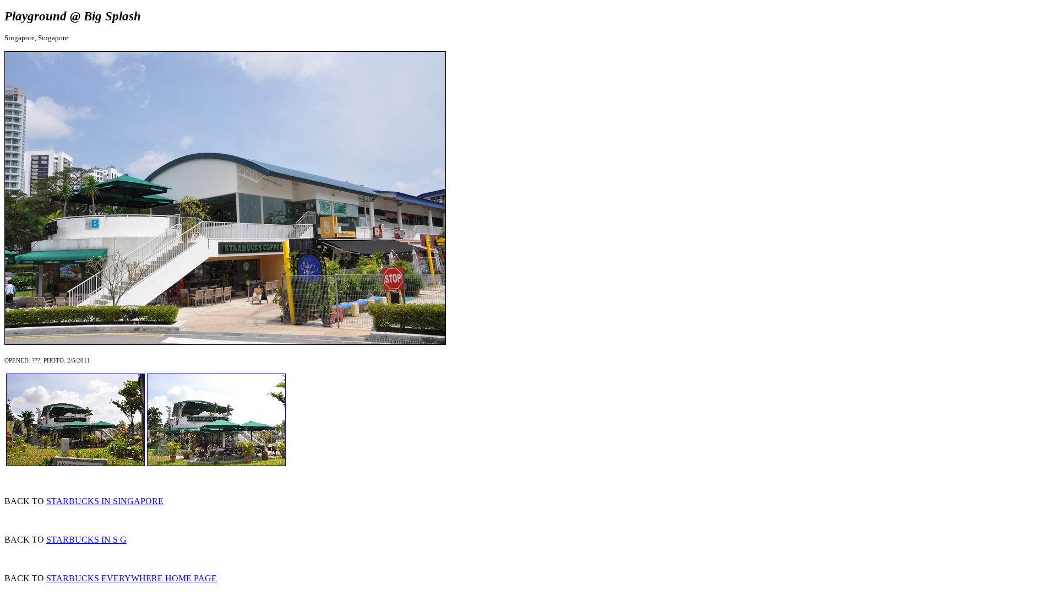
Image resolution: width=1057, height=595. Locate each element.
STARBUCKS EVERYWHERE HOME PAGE (131, 578)
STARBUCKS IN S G (86, 539)
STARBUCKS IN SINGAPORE (105, 501)
